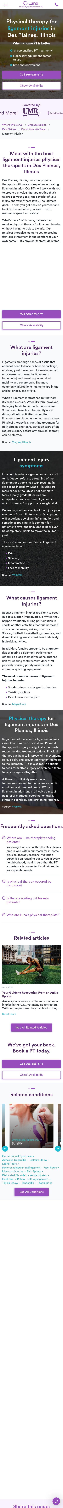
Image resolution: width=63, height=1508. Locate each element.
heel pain (8, 1179)
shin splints (34, 1171)
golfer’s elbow (39, 1160)
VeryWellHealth (21, 442)
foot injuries (45, 1183)
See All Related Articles (31, 1027)
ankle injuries (38, 1175)
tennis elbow (10, 1183)
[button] (6, 4)
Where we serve (12, 125)
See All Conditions (31, 1191)
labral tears (9, 1163)
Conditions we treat (33, 129)
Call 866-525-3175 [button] (31, 74)
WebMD (17, 575)
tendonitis (28, 1183)
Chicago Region (37, 125)
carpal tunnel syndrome (17, 1156)
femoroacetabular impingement (21, 1167)
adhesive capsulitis (14, 1160)
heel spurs (51, 1167)
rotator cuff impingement (33, 1179)
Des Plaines (9, 129)
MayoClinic (19, 704)
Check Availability (31, 85)
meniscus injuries (13, 1171)
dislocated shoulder (14, 1175)
